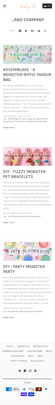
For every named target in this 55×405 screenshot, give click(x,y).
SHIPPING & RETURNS (13, 351)
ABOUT (49, 351)
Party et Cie (15, 379)
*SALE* (40, 356)
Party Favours (18, 121)
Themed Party (41, 121)
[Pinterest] (35, 371)
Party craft (7, 121)
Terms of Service (19, 361)
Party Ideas (30, 121)
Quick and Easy (35, 311)
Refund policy (37, 361)
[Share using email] (39, 31)
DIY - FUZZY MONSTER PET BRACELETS (24, 174)
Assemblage (13, 119)
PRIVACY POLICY (41, 346)
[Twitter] (20, 371)
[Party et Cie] (27, 6)
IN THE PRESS (18, 356)
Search (10, 346)
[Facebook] (25, 371)
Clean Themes (35, 379)
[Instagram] (30, 371)
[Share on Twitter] (26, 31)
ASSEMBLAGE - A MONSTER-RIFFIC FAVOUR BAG (27, 74)
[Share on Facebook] (20, 31)
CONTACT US (23, 346)
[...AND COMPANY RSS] (43, 30)
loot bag (35, 119)
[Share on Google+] (32, 31)
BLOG (30, 356)
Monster (43, 119)
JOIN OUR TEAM (34, 351)
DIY (20, 119)
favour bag (26, 119)
